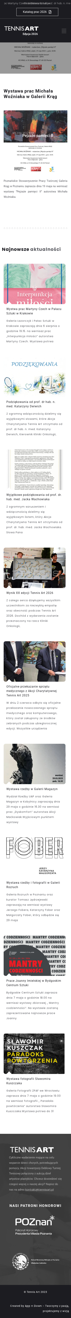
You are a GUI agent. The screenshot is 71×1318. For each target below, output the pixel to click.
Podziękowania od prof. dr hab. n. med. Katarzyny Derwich (38, 3)
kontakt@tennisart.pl (39, 1189)
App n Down (33, 1306)
